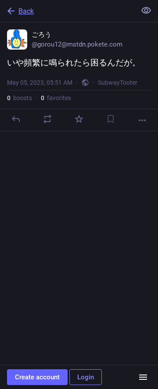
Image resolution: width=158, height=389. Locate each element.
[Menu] (143, 377)
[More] (142, 120)
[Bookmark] (110, 119)
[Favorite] (79, 119)
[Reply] (16, 119)
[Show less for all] (146, 10)
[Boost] (47, 119)
